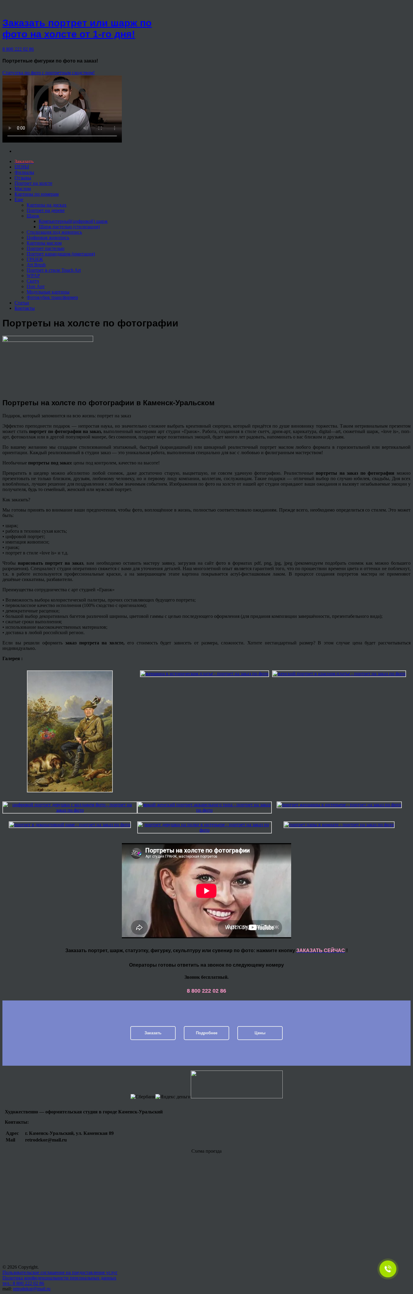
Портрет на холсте (33, 183)
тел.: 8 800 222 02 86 (23, 1283)
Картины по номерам (37, 194)
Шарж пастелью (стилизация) (69, 226)
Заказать (153, 1033)
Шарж (33, 215)
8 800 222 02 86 (18, 49)
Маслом (23, 188)
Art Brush (36, 264)
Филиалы (24, 172)
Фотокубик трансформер (52, 297)
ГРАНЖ (35, 259)
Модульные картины (48, 291)
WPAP (33, 275)
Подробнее (206, 1033)
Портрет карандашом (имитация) (61, 253)
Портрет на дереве (46, 210)
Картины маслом (44, 243)
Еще (19, 199)
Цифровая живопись (48, 237)
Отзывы (23, 177)
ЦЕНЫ (22, 166)
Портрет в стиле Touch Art (54, 270)
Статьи (22, 302)
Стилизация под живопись (54, 232)
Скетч (33, 281)
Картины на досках (47, 204)
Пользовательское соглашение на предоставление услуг (60, 1272)
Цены (260, 1033)
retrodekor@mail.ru (31, 1288)
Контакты (25, 308)
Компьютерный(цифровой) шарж (73, 221)
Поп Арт (36, 286)
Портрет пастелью (45, 248)
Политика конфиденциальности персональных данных (59, 1277)
